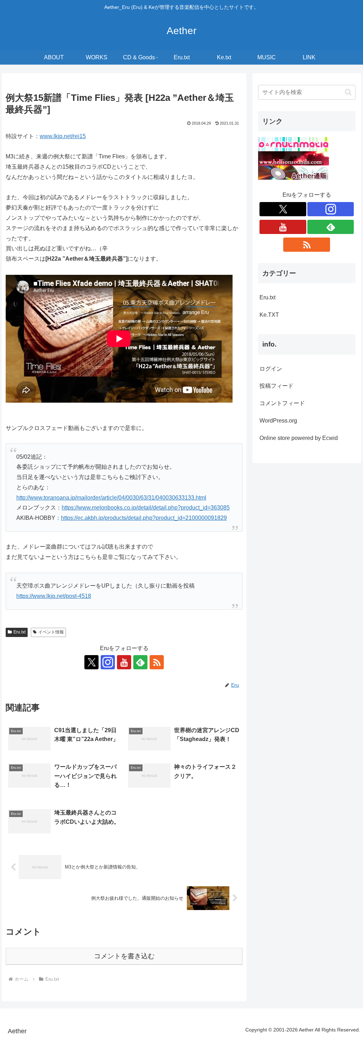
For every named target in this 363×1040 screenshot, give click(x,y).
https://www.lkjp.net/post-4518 (53, 596)
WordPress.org (278, 421)
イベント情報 (51, 632)
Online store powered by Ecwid (298, 438)
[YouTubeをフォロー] (124, 662)
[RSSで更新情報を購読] (157, 662)
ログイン (270, 369)
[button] (348, 92)
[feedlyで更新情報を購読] (140, 662)
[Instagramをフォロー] (108, 662)
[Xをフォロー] (91, 662)
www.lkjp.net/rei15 (63, 136)
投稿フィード (276, 386)
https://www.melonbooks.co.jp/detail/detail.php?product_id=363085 (146, 508)
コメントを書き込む (124, 956)
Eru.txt (19, 632)
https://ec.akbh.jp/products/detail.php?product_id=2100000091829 (144, 518)
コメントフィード (282, 403)
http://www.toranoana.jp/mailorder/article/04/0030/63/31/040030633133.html (111, 498)
